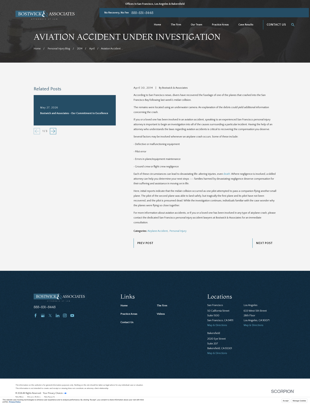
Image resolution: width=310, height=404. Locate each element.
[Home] (46, 15)
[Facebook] (35, 315)
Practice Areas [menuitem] (220, 24)
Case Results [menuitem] (245, 24)
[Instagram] (65, 315)
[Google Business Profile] (43, 315)
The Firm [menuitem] (176, 24)
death (226, 173)
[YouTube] (72, 315)
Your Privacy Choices (53, 393)
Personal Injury (178, 231)
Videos (161, 313)
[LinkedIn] (57, 315)
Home (124, 305)
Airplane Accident (157, 231)
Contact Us (276, 24)
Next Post (264, 243)
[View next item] (53, 131)
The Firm (162, 305)
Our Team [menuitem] (196, 24)
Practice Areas (128, 313)
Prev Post (145, 243)
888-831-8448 (142, 12)
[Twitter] (50, 315)
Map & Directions (217, 325)
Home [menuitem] (157, 24)
